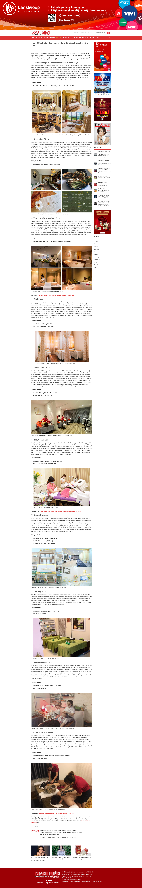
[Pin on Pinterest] (36, 826)
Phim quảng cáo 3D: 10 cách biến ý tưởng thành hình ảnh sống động (103, 184)
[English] (110, 32)
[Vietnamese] (108, 32)
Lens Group (47, 883)
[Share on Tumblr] (37, 826)
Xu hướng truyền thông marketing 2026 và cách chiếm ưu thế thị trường (103, 196)
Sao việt (46, 37)
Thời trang (52, 37)
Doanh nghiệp (71, 37)
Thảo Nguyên (44, 50)
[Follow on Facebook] (95, 33)
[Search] (110, 37)
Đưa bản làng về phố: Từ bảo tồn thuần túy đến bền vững (104, 177)
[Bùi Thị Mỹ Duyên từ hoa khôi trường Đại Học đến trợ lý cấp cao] (61, 851)
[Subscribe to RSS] (48, 880)
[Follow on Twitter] (99, 33)
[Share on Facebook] (32, 826)
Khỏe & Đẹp (58, 37)
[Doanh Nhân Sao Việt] (40, 33)
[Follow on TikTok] (46, 880)
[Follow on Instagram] (97, 33)
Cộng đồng (92, 37)
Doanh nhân (39, 37)
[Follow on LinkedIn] (50, 880)
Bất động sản (80, 37)
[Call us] (102, 33)
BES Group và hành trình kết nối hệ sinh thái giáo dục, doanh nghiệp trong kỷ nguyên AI (104, 162)
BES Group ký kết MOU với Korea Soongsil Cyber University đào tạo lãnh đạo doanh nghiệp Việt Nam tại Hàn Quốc (104, 154)
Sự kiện (33, 37)
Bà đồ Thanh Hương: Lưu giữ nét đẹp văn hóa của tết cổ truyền (104, 190)
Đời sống (64, 37)
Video (97, 37)
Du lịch (86, 37)
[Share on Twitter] (34, 826)
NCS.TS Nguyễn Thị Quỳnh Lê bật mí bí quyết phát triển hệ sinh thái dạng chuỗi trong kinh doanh (104, 203)
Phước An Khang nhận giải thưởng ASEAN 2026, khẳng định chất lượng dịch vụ (104, 170)
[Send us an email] (100, 33)
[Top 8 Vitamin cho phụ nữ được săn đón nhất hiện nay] (82, 851)
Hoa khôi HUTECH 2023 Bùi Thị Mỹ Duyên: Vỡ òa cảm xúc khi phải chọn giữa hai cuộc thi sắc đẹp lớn (40, 859)
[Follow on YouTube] (104, 33)
